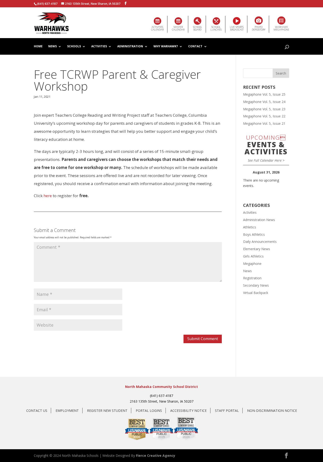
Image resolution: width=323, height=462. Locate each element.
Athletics (249, 227)
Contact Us (36, 410)
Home (38, 46)
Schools (74, 46)
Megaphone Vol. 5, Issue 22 (264, 116)
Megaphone (252, 263)
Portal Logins (149, 410)
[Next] (284, 172)
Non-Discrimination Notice (272, 410)
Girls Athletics (253, 256)
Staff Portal (227, 410)
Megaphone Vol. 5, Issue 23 (264, 109)
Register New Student (107, 410)
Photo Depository (258, 28)
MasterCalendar (178, 28)
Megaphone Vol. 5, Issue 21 (264, 123)
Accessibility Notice (188, 410)
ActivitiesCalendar (157, 28)
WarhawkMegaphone (281, 28)
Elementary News (256, 249)
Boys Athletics (254, 234)
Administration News (259, 220)
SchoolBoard (197, 28)
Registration (252, 278)
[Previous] (247, 172)
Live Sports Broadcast (237, 28)
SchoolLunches (216, 28)
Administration (130, 46)
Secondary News (256, 285)
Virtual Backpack (255, 292)
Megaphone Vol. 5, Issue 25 (264, 94)
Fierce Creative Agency (155, 455)
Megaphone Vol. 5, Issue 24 (264, 101)
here (48, 195)
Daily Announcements (260, 241)
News (52, 46)
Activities (99, 46)
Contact (195, 46)
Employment (67, 410)
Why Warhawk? (165, 46)
